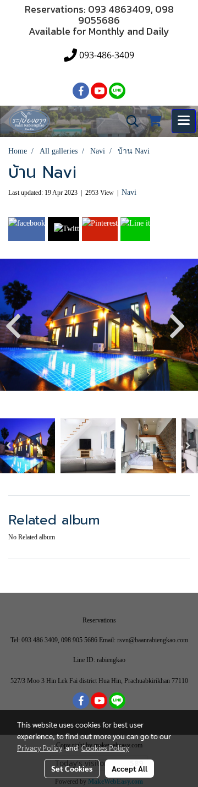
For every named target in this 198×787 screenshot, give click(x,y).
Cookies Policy (105, 747)
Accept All (129, 768)
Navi (129, 192)
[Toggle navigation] (184, 121)
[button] (129, 121)
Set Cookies (71, 768)
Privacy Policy (39, 747)
